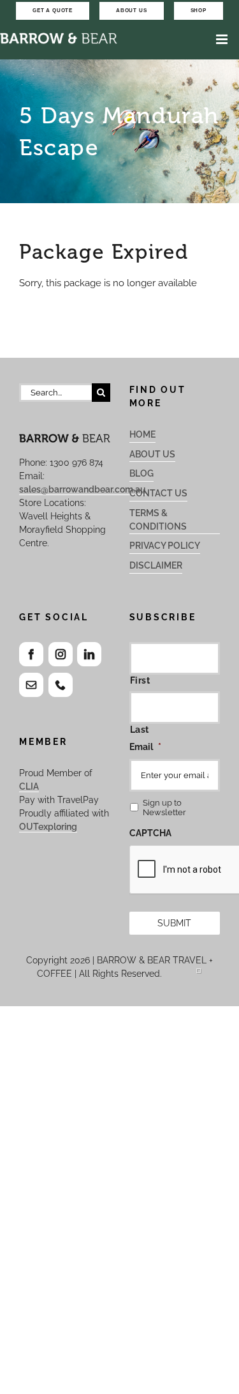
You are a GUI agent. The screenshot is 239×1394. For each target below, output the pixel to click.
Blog (141, 473)
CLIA (29, 786)
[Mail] (31, 685)
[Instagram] (60, 654)
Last (140, 729)
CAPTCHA (150, 833)
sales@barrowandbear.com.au (82, 489)
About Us (152, 454)
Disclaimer (155, 565)
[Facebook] (31, 654)
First (140, 680)
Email (145, 747)
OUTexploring (48, 827)
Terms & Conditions (158, 520)
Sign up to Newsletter (164, 807)
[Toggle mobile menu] (222, 39)
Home (142, 434)
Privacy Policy (164, 545)
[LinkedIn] (89, 654)
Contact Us (158, 493)
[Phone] (60, 685)
